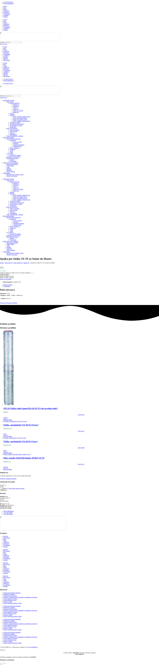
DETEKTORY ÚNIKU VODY (15, 174)
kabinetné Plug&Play (18, 145)
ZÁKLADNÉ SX (14, 103)
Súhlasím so (13, 488)
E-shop (5, 6)
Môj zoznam (6, 60)
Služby (5, 9)
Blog (4, 8)
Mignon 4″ (16, 104)
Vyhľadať (2, 42)
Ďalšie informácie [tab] (8, 285)
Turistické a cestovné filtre (13, 156)
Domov (2, 263)
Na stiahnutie (6, 13)
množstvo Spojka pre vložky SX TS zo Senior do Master (15, 273)
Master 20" (26, 263)
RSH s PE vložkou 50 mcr (20, 119)
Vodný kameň (10, 165)
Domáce (12, 159)
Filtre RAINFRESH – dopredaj (15, 136)
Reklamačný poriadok (9, 594)
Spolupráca (6, 10)
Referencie (6, 12)
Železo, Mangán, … (15, 148)
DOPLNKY (13, 127)
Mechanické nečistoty (12, 164)
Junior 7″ (15, 107)
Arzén (11, 151)
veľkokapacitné (17, 146)
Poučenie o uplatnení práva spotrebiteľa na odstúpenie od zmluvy (20, 597)
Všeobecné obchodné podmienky (8, 303)
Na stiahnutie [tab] (6, 286)
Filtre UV (12, 133)
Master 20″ (16, 112)
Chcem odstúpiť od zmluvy (10, 599)
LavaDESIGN (34, 647)
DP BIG (12, 113)
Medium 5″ (16, 106)
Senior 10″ (16, 109)
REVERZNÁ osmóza (12, 158)
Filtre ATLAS (10, 101)
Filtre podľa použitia (8, 137)
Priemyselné (13, 161)
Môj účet (5, 58)
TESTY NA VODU (12, 176)
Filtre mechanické (14, 130)
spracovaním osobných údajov (17, 488)
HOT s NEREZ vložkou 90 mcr (21, 121)
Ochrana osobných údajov (10, 596)
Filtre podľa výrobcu (8, 100)
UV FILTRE (10, 154)
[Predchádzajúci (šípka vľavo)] (0, 664)
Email (1, 485)
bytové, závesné (17, 142)
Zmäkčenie (13, 140)
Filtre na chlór (13, 131)
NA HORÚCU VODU (16, 125)
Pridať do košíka (5, 274)
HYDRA (12, 115)
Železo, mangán (11, 171)
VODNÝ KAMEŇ (15, 122)
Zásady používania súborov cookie (12, 603)
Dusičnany (13, 149)
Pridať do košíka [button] (7, 420)
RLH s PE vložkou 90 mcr (20, 118)
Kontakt (5, 16)
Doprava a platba (7, 601)
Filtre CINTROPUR (12, 128)
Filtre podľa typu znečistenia (10, 162)
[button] (7, 276)
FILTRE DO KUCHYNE (17, 124)
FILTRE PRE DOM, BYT (14, 139)
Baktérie (9, 168)
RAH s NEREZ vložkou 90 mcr (21, 116)
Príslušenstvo (13, 134)
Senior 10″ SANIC (18, 110)
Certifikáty (6, 15)
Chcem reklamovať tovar (9, 600)
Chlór (11, 152)
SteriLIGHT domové (15, 155)
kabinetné (15, 143)
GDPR (2, 487)
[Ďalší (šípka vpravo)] (2, 664)
